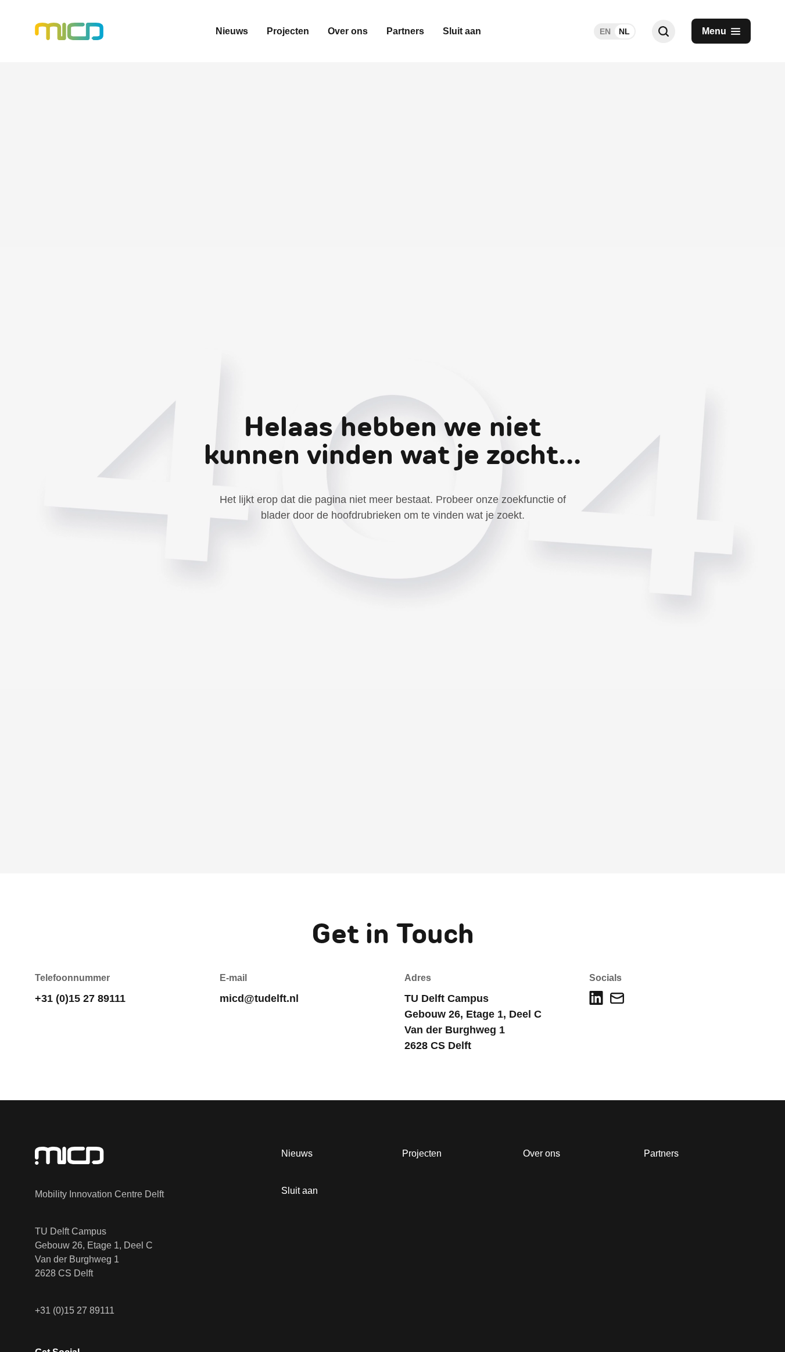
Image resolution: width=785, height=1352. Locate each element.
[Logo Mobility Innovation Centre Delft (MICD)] (69, 31)
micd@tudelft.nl (259, 998)
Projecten (288, 31)
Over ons (348, 31)
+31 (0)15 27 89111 (74, 1310)
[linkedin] (596, 998)
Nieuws (232, 31)
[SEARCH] (663, 31)
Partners (405, 31)
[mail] (617, 998)
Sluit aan (462, 31)
